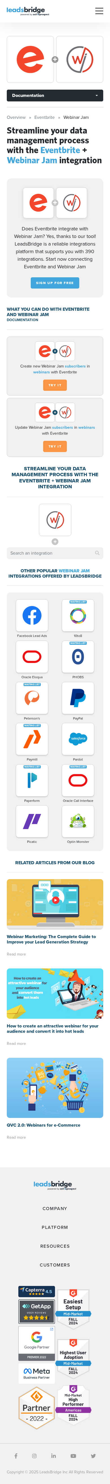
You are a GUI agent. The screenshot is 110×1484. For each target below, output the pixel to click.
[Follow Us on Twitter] (93, 1456)
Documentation (28, 95)
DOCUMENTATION (22, 320)
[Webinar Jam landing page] (79, 59)
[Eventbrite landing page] (30, 59)
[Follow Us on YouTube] (73, 1456)
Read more (16, 954)
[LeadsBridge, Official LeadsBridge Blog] (28, 11)
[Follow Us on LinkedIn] (53, 1456)
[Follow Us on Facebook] (15, 1456)
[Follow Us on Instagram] (34, 1456)
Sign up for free (55, 282)
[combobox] (55, 553)
